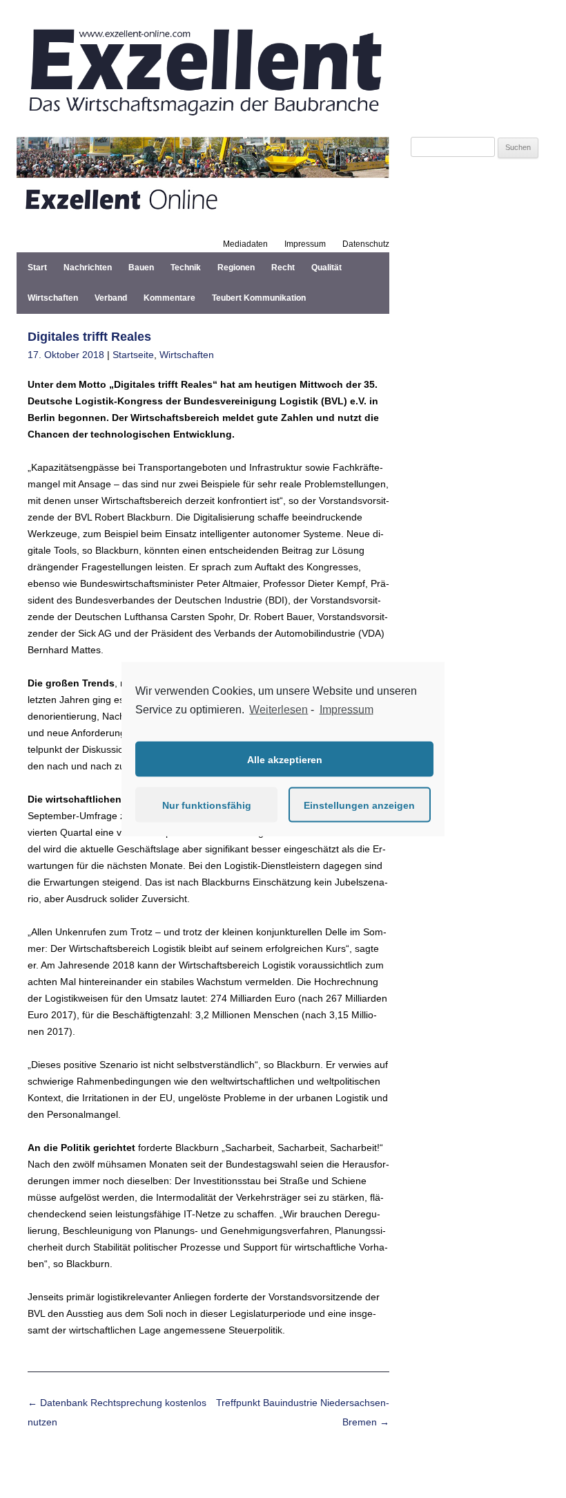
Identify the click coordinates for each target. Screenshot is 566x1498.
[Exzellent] (203, 120)
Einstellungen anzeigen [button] (359, 804)
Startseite (133, 354)
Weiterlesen (278, 709)
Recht (283, 267)
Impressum (305, 244)
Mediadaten (245, 244)
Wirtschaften (53, 298)
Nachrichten (88, 267)
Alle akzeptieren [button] (284, 759)
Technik (185, 267)
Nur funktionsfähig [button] (206, 804)
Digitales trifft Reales (89, 337)
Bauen (141, 267)
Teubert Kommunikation (259, 298)
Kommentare (169, 298)
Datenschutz (365, 244)
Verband (111, 298)
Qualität (326, 267)
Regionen (236, 267)
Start (37, 267)
